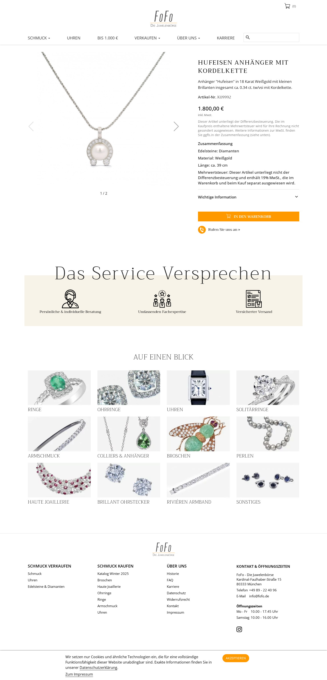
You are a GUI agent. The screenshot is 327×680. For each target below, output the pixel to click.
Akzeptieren (236, 658)
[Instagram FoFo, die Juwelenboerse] (239, 628)
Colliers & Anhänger (123, 456)
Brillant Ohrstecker (123, 502)
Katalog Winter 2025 (113, 573)
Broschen (178, 456)
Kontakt (173, 606)
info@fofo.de (259, 596)
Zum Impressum (79, 674)
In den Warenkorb (234, 216)
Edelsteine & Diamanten (46, 586)
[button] (176, 126)
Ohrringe (109, 410)
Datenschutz (176, 593)
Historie (173, 573)
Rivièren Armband (189, 502)
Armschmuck (44, 456)
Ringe (34, 410)
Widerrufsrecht (178, 599)
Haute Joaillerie (48, 502)
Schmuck (35, 573)
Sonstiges (248, 502)
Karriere (173, 586)
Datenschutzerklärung (98, 667)
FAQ (170, 580)
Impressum (175, 612)
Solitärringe (252, 410)
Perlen (245, 456)
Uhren (175, 410)
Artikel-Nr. (207, 97)
